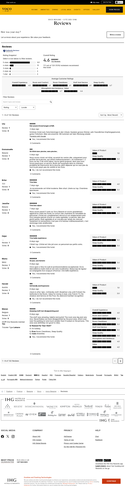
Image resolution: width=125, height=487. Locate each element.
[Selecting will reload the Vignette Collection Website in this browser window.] (52, 406)
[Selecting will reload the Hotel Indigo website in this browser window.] (77, 406)
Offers (86, 9)
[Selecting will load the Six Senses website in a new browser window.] (7, 406)
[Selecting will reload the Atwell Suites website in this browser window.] (80, 414)
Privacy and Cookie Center (73, 443)
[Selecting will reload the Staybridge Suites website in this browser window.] (92, 414)
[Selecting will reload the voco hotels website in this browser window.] (98, 406)
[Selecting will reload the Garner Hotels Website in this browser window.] (62, 414)
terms (91, 481)
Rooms (35, 9)
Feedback (98, 440)
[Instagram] (13, 436)
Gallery (96, 9)
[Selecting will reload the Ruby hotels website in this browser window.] (108, 406)
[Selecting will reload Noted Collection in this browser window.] (88, 406)
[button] (119, 2)
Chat (97, 436)
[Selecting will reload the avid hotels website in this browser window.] (71, 414)
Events (77, 9)
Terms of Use (69, 440)
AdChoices (68, 436)
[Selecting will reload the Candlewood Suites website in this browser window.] (116, 414)
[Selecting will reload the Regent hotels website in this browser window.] (18, 406)
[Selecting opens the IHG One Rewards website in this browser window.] (109, 420)
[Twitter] (7, 436)
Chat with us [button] (11, 2)
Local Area (66, 9)
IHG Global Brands (39, 443)
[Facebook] (2, 436)
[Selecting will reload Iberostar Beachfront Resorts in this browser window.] (8, 414)
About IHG (36, 436)
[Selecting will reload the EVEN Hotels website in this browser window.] (31, 414)
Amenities (45, 9)
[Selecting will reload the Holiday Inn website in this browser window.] (52, 414)
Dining (55, 9)
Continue (111, 481)
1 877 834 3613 (22, 462)
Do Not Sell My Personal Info (74, 447)
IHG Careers (37, 440)
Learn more (101, 466)
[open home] (3, 391)
